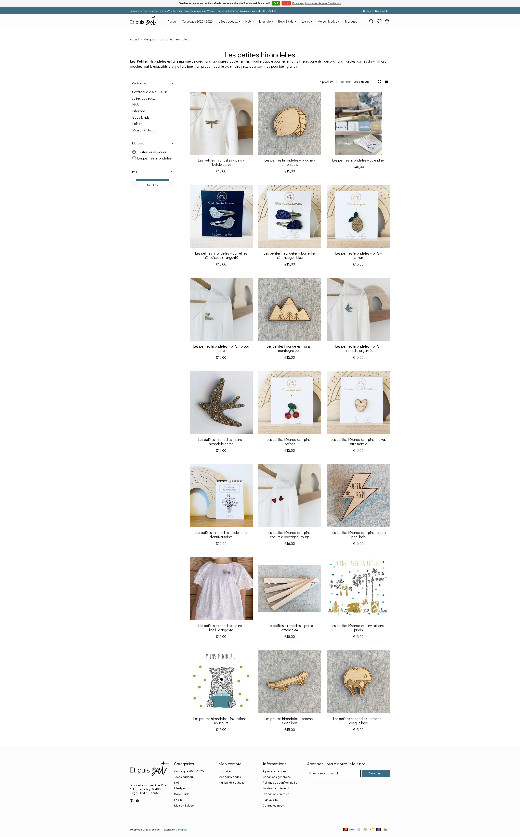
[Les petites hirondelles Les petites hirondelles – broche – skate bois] (289, 681)
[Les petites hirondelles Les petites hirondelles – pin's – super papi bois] (358, 495)
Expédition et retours (276, 794)
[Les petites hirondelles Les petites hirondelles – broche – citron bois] (289, 123)
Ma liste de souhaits (231, 782)
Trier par (345, 81)
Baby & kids (141, 117)
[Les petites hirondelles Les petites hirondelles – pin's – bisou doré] (221, 309)
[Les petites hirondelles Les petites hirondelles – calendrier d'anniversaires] (221, 495)
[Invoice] (358, 830)
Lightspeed (181, 829)
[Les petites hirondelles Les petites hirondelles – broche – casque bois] (358, 681)
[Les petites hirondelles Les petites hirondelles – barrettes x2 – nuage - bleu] (289, 216)
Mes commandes (230, 777)
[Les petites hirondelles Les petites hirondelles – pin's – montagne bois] (289, 309)
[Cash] (365, 830)
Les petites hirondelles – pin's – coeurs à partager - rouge (289, 534)
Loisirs (137, 123)
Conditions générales (277, 777)
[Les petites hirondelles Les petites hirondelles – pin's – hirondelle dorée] (221, 402)
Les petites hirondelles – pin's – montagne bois (289, 348)
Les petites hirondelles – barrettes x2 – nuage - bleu (290, 255)
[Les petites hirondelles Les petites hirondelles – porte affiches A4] (289, 588)
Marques (351, 21)
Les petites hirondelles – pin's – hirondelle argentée (358, 348)
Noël (135, 104)
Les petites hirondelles (154, 158)
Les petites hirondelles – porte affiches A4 (290, 627)
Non (286, 3)
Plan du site (270, 800)
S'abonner (375, 773)
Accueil (172, 21)
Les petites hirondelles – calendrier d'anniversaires (221, 534)
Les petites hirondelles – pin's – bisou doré (221, 348)
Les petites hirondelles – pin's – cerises (289, 441)
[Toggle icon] (371, 21)
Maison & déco (143, 130)
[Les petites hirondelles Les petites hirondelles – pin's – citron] (358, 216)
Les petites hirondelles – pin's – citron (358, 255)
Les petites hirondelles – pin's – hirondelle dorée (221, 441)
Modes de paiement (276, 788)
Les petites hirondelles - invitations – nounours (221, 720)
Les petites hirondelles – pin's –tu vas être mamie (358, 441)
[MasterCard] (345, 830)
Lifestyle (138, 111)
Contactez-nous (273, 805)
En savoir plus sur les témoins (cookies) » (316, 3)
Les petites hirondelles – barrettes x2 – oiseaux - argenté (221, 255)
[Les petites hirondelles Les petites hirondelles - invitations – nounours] (221, 681)
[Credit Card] (385, 830)
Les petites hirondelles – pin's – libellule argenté (221, 627)
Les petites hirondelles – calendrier (358, 160)
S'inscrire (225, 771)
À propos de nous (274, 771)
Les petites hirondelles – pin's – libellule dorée (221, 162)
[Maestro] (378, 830)
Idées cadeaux (143, 98)
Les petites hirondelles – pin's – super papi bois (358, 534)
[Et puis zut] (144, 21)
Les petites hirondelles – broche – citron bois (289, 162)
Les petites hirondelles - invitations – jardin (358, 627)
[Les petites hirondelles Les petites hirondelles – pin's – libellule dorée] (221, 123)
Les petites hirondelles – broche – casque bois (358, 720)
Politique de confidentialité (280, 782)
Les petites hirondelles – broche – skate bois (289, 720)
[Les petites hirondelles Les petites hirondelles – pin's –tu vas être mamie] (358, 402)
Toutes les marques (152, 152)
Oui (276, 3)
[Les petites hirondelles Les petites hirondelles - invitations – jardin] (358, 588)
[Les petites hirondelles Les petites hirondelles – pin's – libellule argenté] (221, 588)
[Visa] (352, 830)
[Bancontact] (371, 830)
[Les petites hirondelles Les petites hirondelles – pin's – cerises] (289, 402)
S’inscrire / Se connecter (376, 10)
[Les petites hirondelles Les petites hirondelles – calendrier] (358, 123)
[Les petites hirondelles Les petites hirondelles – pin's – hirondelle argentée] (358, 309)
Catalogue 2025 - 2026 (197, 21)
